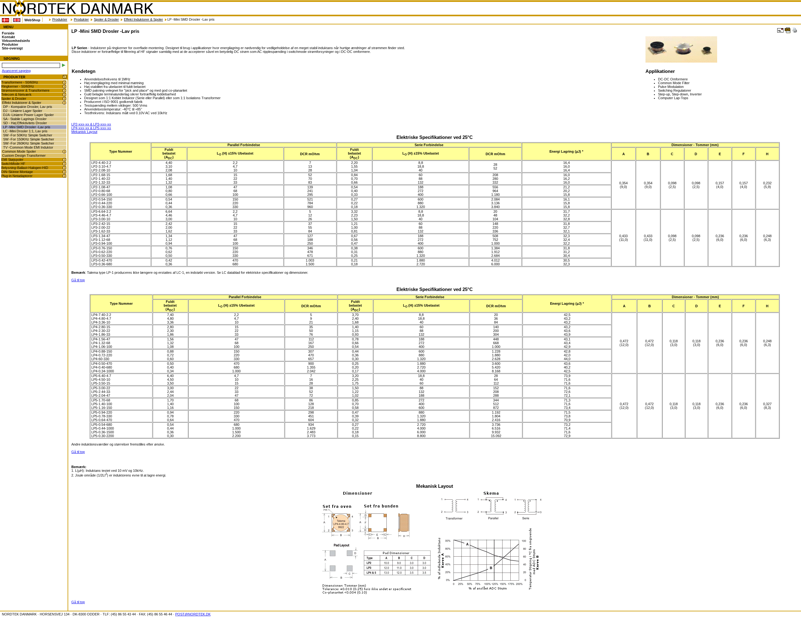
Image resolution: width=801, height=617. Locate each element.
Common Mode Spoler (19, 151)
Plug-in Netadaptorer (17, 176)
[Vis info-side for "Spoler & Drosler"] (64, 98)
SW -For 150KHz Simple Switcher (28, 139)
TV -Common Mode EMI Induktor (28, 147)
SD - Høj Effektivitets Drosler (25, 123)
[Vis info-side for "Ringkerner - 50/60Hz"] (64, 86)
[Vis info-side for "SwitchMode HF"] (64, 164)
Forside (8, 33)
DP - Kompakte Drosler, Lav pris (27, 107)
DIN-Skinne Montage (17, 172)
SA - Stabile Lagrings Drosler (25, 119)
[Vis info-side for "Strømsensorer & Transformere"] (64, 90)
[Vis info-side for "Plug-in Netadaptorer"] (64, 176)
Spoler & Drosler (106, 19)
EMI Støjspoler (12, 159)
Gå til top (78, 280)
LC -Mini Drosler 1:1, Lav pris (25, 131)
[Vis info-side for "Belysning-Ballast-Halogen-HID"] (64, 168)
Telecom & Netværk (16, 94)
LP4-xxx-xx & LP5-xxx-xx (91, 128)
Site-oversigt (12, 48)
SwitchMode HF (13, 164)
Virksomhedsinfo (16, 41)
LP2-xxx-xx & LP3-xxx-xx (91, 124)
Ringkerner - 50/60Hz (17, 86)
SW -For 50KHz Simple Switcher (27, 135)
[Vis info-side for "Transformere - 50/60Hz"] (64, 82)
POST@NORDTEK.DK (193, 614)
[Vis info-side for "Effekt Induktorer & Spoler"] (64, 103)
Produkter (59, 19)
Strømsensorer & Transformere (25, 90)
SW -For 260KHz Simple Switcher (28, 143)
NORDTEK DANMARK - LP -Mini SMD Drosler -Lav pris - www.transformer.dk (77, 8)
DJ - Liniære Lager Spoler (22, 111)
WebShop (32, 20)
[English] (16, 20)
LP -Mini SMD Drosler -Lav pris (26, 127)
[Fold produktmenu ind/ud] (64, 77)
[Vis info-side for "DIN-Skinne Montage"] (64, 172)
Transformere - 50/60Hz (19, 82)
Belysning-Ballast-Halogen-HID (24, 168)
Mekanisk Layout (84, 132)
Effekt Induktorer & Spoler (143, 19)
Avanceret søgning (16, 71)
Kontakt (8, 37)
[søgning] (63, 65)
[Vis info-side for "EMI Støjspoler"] (64, 159)
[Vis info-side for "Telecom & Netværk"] (64, 94)
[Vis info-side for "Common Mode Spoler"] (64, 151)
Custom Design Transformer (24, 155)
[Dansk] (5, 20)
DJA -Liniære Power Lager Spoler (28, 115)
